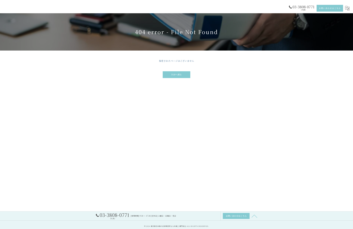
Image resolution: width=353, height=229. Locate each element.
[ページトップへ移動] (254, 216)
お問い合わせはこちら (330, 8)
